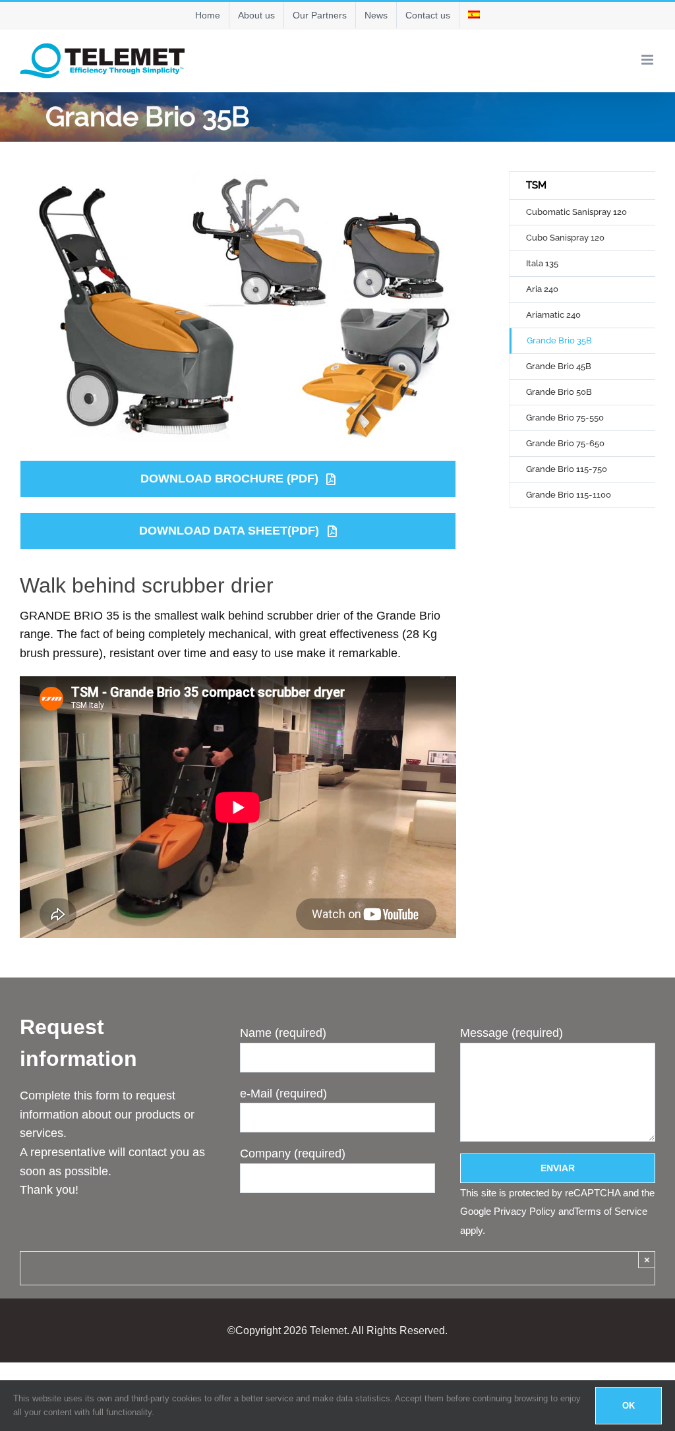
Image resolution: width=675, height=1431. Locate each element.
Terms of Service (610, 1211)
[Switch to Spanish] (473, 15)
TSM (536, 185)
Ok (628, 1406)
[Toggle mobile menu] (648, 60)
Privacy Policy (525, 1211)
